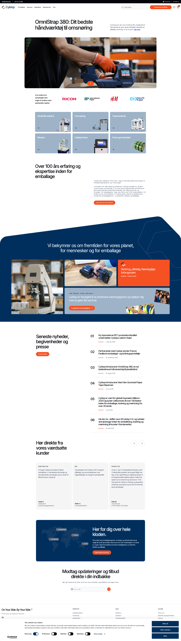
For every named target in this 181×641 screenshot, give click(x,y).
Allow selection (165, 630)
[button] (21, 7)
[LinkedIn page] (3, 617)
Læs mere (137, 29)
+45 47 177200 (18, 1)
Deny (165, 636)
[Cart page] (178, 7)
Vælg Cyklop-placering (102, 552)
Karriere (160, 618)
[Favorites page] (174, 7)
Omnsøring (76, 615)
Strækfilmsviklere (78, 613)
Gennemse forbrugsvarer (128, 276)
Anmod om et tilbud (160, 7)
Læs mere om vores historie (104, 202)
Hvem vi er (161, 613)
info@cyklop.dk (6, 1)
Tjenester (118, 615)
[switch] (54, 633)
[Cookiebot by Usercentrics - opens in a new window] (12, 637)
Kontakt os (176, 1)
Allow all (165, 623)
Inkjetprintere (76, 618)
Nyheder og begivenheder (166, 615)
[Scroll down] (90, 83)
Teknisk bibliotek (120, 618)
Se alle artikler (42, 354)
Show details (98, 634)
